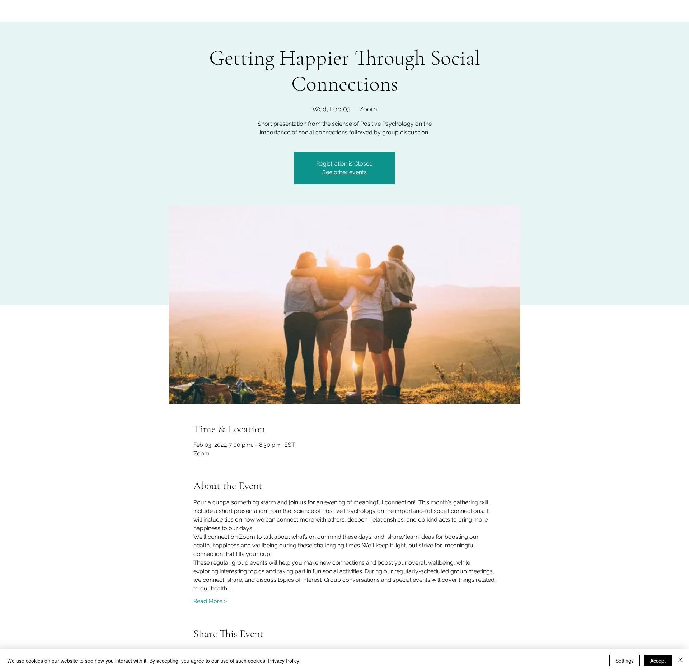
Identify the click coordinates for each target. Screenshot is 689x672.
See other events (344, 172)
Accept (658, 660)
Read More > (210, 601)
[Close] (680, 660)
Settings (624, 660)
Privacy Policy (283, 660)
